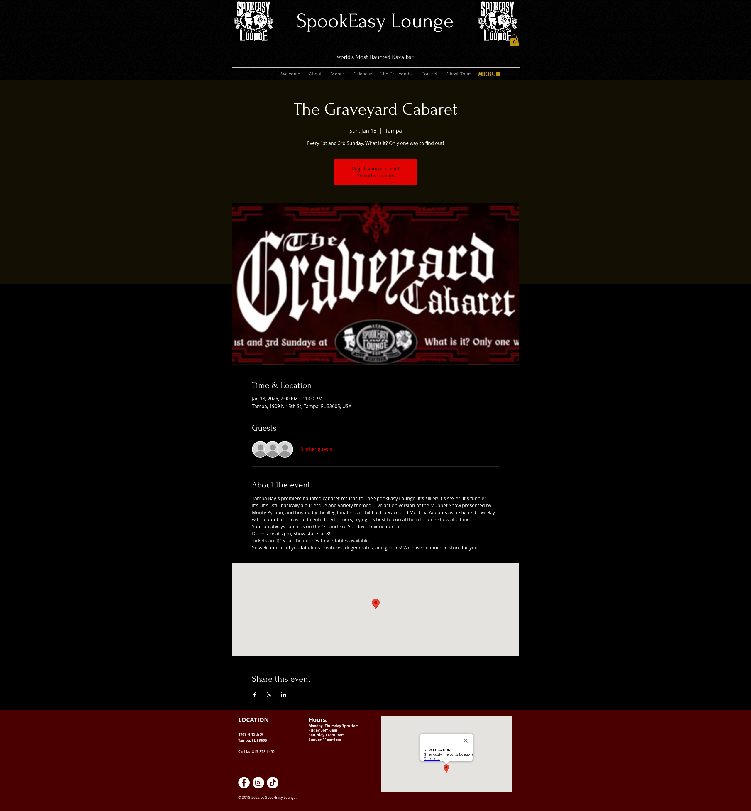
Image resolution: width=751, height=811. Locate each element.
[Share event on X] (269, 694)
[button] (514, 40)
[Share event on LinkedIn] (283, 694)
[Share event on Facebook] (255, 694)
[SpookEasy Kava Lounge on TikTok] (272, 782)
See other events (375, 175)
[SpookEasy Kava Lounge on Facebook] (244, 782)
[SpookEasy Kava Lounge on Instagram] (258, 782)
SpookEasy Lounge (375, 21)
